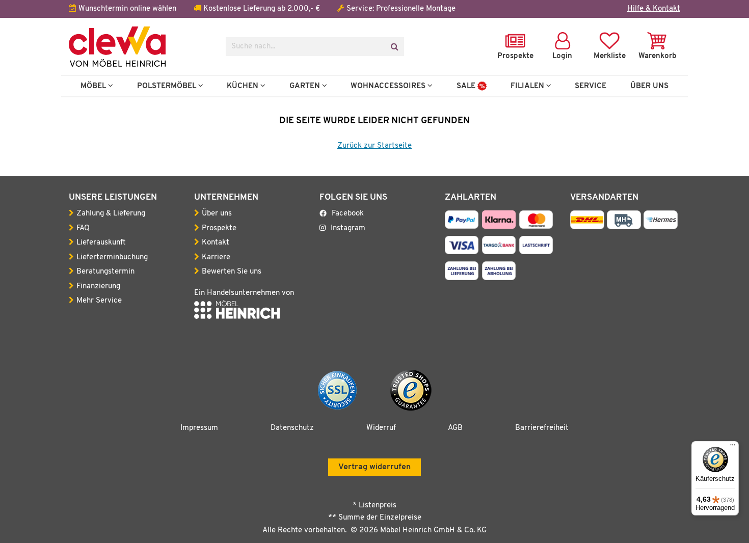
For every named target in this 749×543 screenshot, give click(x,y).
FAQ (83, 228)
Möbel (94, 86)
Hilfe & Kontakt (653, 9)
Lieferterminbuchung (112, 257)
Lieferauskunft (101, 243)
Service (590, 86)
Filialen (528, 86)
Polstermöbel (167, 86)
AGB (455, 428)
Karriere (216, 257)
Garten (305, 86)
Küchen (243, 86)
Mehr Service (99, 301)
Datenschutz (292, 428)
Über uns (217, 214)
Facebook (348, 214)
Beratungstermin (105, 272)
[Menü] (733, 447)
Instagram (348, 228)
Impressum (199, 428)
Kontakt (215, 243)
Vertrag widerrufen (374, 467)
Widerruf (381, 428)
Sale (467, 86)
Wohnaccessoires (389, 86)
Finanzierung (98, 286)
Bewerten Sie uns (231, 272)
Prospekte (219, 228)
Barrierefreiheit (542, 428)
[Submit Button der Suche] (394, 46)
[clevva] (139, 46)
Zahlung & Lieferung (110, 214)
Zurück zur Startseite (374, 146)
